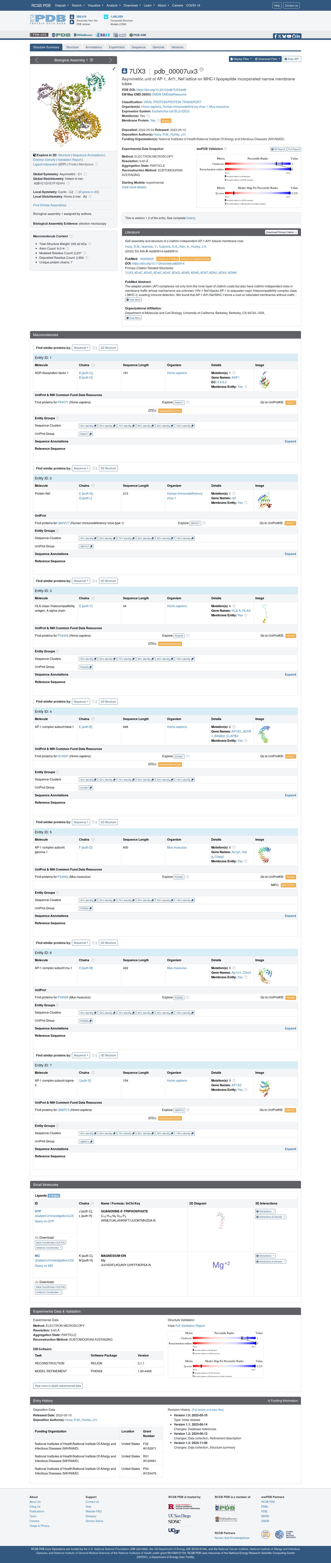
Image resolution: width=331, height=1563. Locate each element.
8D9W (232, 272)
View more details (134, 187)
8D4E (157, 272)
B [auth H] (85, 377)
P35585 (63, 997)
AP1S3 (236, 1085)
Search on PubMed (168, 258)
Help (277, 5)
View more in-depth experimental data (58, 1386)
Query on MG (44, 1265)
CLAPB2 (232, 736)
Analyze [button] (112, 5)
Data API (293, 59)
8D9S (195, 272)
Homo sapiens (151, 106)
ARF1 (236, 377)
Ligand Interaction (45, 164)
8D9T (204, 272)
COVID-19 (193, 5)
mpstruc (166, 120)
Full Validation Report (190, 1325)
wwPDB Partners (272, 1497)
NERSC (142, 1557)
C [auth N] (86, 493)
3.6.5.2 (222, 382)
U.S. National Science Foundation (108, 1549)
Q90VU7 (64, 523)
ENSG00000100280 (170, 764)
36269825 (147, 259)
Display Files (241, 59)
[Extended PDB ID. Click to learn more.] (201, 69)
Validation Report (69, 159)
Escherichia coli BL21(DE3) (171, 111)
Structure (72, 47)
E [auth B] (85, 726)
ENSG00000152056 (170, 1118)
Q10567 (63, 756)
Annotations (94, 47)
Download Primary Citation (280, 232)
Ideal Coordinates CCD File (50, 1242)
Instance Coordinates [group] (47, 1247)
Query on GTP (44, 1221)
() (54, 1216)
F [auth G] (85, 847)
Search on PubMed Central (195, 258)
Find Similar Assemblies (49, 205)
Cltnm (247, 972)
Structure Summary (46, 47)
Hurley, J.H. (178, 134)
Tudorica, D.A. (168, 246)
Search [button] (77, 5)
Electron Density (44, 159)
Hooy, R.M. (161, 134)
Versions (177, 47)
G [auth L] (85, 498)
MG (37, 1255)
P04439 (63, 635)
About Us (35, 1502)
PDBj (264, 1511)
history (190, 218)
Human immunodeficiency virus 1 (185, 106)
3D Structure (108, 347)
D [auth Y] (85, 606)
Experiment (117, 47)
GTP (38, 1211)
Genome (158, 47)
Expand (290, 441)
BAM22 (220, 736)
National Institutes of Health (135, 1553)
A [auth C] (85, 373)
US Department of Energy (169, 1549)
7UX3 (129, 272)
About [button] (162, 5)
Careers (177, 5)
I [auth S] (85, 1080)
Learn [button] (148, 5)
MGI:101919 (288, 885)
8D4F (166, 272)
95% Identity (163, 425)
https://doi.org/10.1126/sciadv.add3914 (158, 263)
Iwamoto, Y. (149, 246)
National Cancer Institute (233, 1549)
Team (32, 1516)
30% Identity (86, 425)
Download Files (268, 59)
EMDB (156, 94)
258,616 (81, 16)
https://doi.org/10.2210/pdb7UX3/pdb (161, 89)
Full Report (294, 149)
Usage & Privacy (39, 1526)
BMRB (265, 1516)
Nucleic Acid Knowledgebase (232, 1538)
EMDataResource (174, 94)
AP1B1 (236, 731)
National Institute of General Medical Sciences (82, 1553)
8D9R (185, 272)
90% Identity (144, 425)
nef (234, 498)
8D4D (148, 272)
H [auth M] (86, 968)
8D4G (176, 272)
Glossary (91, 1516)
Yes (152, 120)
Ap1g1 (236, 852)
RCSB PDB (41, 5)
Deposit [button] (60, 5)
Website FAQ (94, 1511)
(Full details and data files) (208, 1410)
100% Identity (183, 425)
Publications (36, 1511)
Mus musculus (219, 106)
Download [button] (131, 5)
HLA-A (236, 610)
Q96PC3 (64, 1110)
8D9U (213, 272)
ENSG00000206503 (170, 643)
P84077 (63, 402)
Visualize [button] (94, 5)
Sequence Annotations (88, 155)
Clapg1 (219, 856)
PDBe (264, 1506)
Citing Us (34, 1506)
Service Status (94, 1521)
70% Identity (125, 425)
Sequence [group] (80, 347)
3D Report (279, 149)
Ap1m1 (236, 972)
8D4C (138, 272)
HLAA (246, 610)
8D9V (222, 272)
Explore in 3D (88, 192)
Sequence (139, 47)
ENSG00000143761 (170, 410)
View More (134, 299)
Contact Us (92, 1502)
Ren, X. (184, 246)
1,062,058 (117, 16)
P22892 (63, 876)
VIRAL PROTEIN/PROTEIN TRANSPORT (172, 102)
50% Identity (105, 425)
